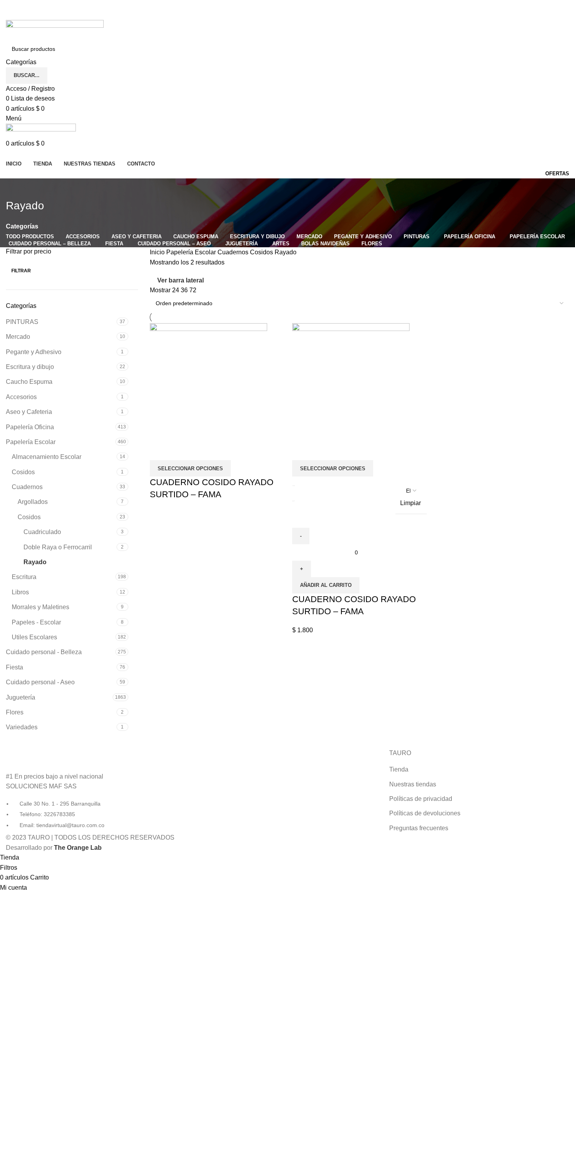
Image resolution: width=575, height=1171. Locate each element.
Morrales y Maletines (40, 607)
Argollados (33, 501)
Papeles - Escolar (36, 622)
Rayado (35, 562)
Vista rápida (159, 450)
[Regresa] (15, 188)
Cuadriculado (42, 532)
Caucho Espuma (29, 381)
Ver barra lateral (180, 280)
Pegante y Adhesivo (33, 352)
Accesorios (21, 397)
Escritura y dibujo (30, 366)
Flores (14, 712)
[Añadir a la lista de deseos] (180, 450)
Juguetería (20, 697)
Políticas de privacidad (420, 798)
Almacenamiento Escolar (46, 456)
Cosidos (23, 472)
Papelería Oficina (30, 427)
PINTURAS (22, 321)
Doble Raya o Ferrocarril (57, 547)
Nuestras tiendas (412, 784)
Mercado (18, 336)
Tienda (398, 769)
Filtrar (21, 270)
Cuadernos (27, 487)
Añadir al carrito (326, 585)
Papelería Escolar (31, 442)
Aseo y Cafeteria (29, 411)
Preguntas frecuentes (418, 828)
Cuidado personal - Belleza (44, 652)
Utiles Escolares (34, 637)
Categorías (22, 226)
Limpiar (410, 503)
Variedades (22, 727)
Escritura (24, 577)
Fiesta (14, 667)
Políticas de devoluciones (424, 813)
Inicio (158, 252)
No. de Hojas (344, 488)
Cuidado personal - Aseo (40, 682)
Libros (20, 592)
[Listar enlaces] (96, 789)
